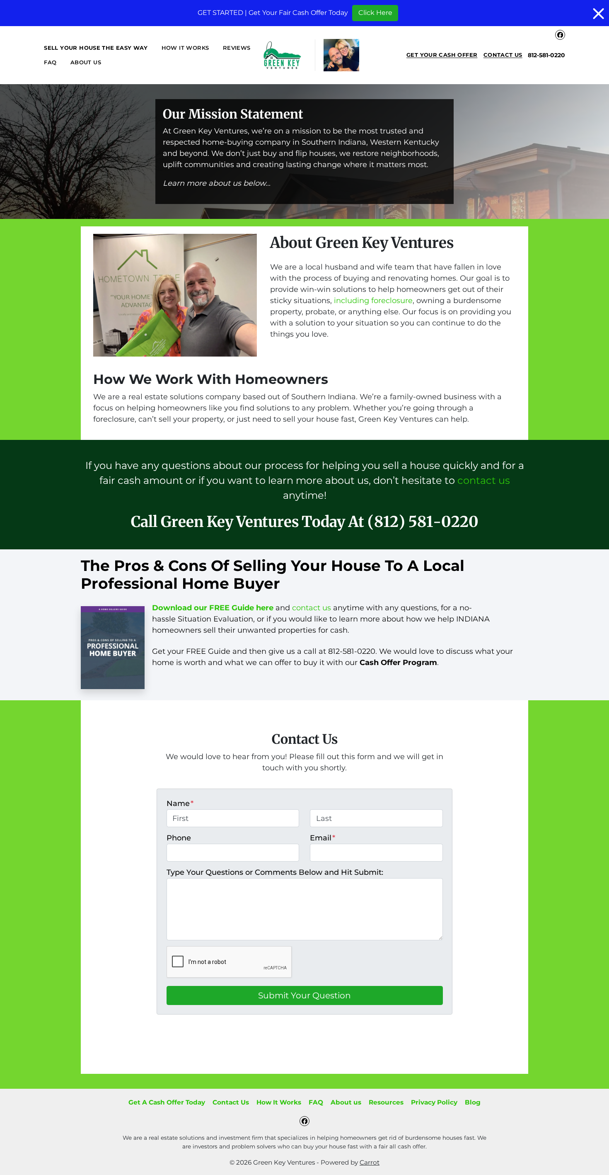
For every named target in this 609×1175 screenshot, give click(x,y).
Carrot (369, 1162)
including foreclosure (373, 300)
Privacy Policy (434, 1102)
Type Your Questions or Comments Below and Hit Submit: (275, 872)
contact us (483, 480)
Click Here (375, 13)
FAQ (50, 62)
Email (322, 837)
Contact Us (502, 54)
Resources (386, 1102)
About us (85, 62)
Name (180, 803)
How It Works (185, 47)
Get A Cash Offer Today (166, 1102)
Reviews (237, 47)
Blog (473, 1102)
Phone (179, 837)
